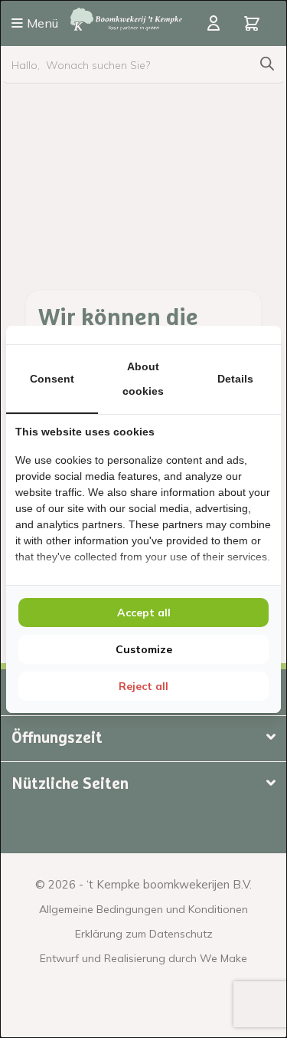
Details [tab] (235, 379)
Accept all (144, 612)
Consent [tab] (52, 379)
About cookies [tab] (143, 378)
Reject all (143, 686)
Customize (144, 649)
